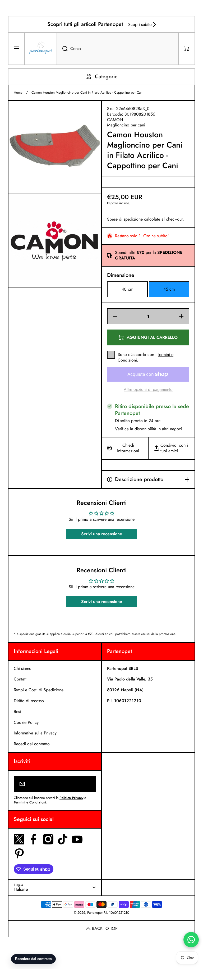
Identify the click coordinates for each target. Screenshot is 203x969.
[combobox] (118, 48)
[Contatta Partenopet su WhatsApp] (191, 939)
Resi (17, 712)
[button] (187, 49)
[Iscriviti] (88, 784)
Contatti (20, 679)
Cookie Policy (26, 722)
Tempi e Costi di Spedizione (38, 690)
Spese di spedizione (125, 219)
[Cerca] (62, 48)
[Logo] (41, 49)
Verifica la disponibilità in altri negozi (148, 429)
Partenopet (95, 912)
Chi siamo (22, 668)
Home (18, 92)
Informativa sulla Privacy (35, 733)
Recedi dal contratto (32, 744)
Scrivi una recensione (101, 534)
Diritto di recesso (29, 701)
